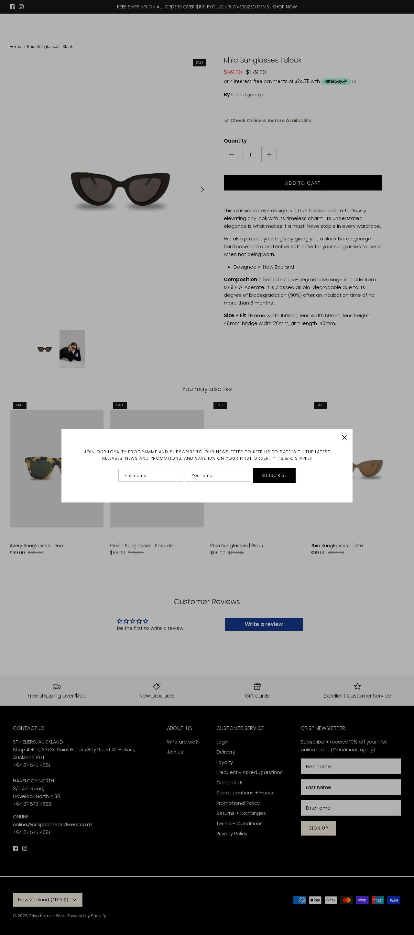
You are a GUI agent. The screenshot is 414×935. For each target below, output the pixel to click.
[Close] (344, 437)
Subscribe (274, 475)
